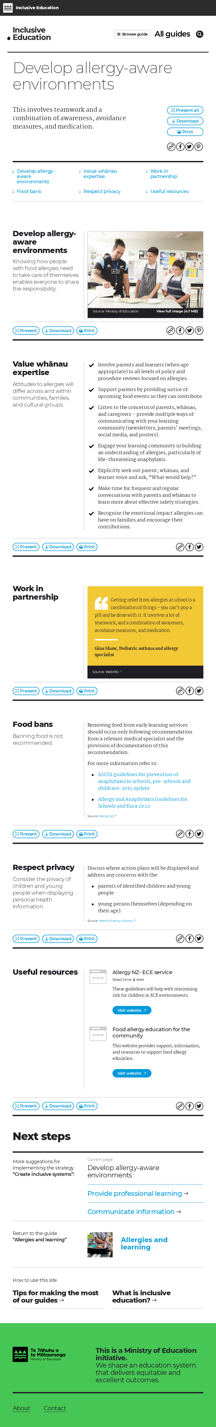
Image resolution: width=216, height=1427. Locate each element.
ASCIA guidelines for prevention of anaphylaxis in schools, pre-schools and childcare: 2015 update (144, 781)
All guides (172, 33)
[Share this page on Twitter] (189, 147)
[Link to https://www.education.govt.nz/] (39, 1355)
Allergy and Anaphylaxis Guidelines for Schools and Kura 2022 (143, 803)
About (21, 1408)
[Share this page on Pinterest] (198, 147)
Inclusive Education (32, 33)
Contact (55, 1408)
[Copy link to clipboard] (171, 147)
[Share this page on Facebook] (180, 147)
